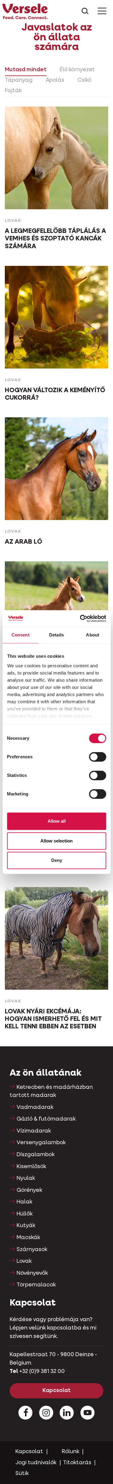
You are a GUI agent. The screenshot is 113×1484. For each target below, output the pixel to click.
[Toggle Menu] (102, 11)
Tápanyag (19, 80)
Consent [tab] (20, 634)
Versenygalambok (41, 1142)
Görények (29, 1190)
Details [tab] (56, 634)
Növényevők (32, 1273)
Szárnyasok (32, 1249)
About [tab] (92, 634)
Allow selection (56, 840)
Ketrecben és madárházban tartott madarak (51, 1091)
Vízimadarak (34, 1131)
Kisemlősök (31, 1166)
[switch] (97, 757)
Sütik (22, 1473)
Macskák (28, 1237)
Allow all (57, 821)
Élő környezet (77, 69)
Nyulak (26, 1178)
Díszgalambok (36, 1154)
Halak (24, 1202)
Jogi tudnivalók (35, 1462)
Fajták (13, 90)
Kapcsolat (56, 1390)
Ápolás (55, 80)
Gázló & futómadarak (46, 1119)
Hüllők (25, 1214)
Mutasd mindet (25, 69)
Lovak (24, 1261)
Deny (56, 860)
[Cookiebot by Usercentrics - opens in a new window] (80, 618)
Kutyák (26, 1225)
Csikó (84, 80)
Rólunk (70, 1451)
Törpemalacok (36, 1285)
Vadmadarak (35, 1107)
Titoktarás (77, 1462)
